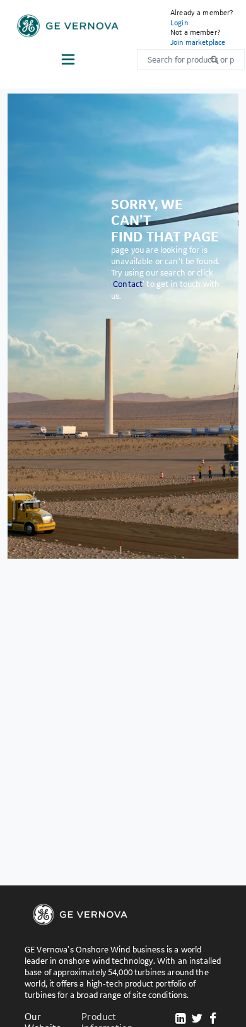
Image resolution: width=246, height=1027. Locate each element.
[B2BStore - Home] (68, 26)
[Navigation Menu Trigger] (68, 59)
